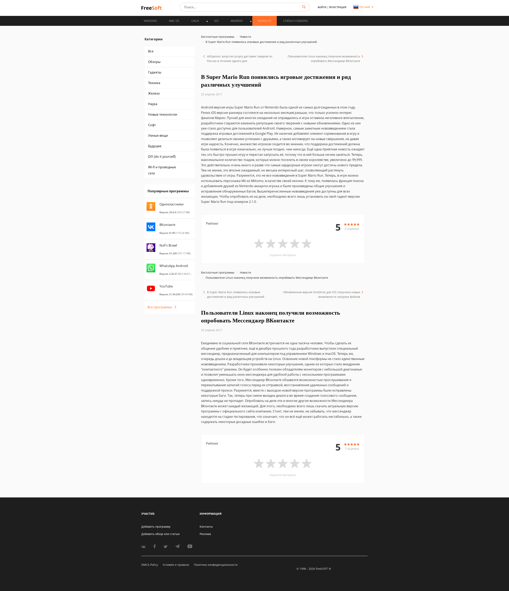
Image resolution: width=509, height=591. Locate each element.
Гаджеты (154, 72)
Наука (152, 104)
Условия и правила (176, 565)
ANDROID (237, 21)
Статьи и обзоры (295, 21)
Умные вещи (158, 135)
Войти (322, 7)
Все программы (160, 307)
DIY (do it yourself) (162, 156)
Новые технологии (162, 114)
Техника (154, 83)
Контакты (206, 526)
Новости (264, 21)
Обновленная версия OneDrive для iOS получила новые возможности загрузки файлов (321, 294)
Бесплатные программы (217, 37)
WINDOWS (150, 21)
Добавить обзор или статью (160, 534)
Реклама (205, 534)
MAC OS (174, 21)
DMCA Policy (149, 565)
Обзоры (154, 62)
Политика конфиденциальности (216, 565)
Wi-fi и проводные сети (162, 170)
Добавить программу (155, 526)
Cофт (152, 125)
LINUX (195, 21)
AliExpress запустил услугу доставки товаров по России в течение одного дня (239, 58)
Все (150, 51)
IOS (216, 21)
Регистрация (337, 7)
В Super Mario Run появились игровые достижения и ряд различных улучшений (235, 294)
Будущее (154, 146)
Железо (154, 93)
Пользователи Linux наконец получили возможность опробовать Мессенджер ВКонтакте (324, 58)
